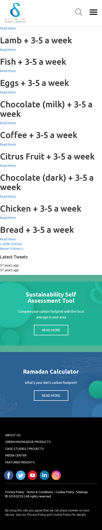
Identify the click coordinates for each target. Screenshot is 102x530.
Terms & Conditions (39, 492)
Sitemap (82, 492)
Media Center (16, 455)
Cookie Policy (65, 492)
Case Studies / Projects (24, 448)
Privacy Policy (14, 492)
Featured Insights (20, 462)
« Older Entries (11, 244)
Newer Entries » (11, 249)
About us (13, 435)
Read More (8, 28)
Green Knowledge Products (28, 441)
